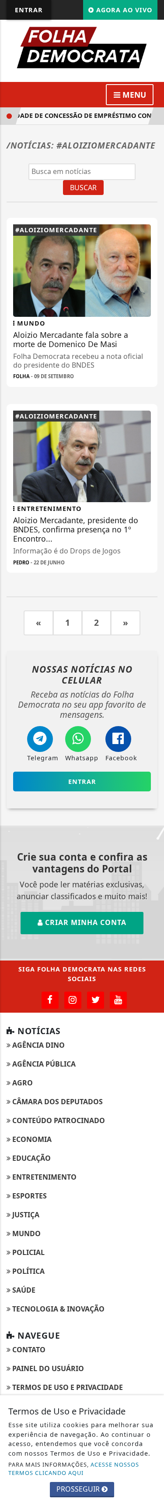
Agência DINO (37, 1045)
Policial (27, 1252)
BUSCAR (83, 187)
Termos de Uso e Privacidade (66, 1387)
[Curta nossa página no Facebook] (50, 1000)
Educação (30, 1158)
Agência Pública (43, 1064)
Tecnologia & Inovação (57, 1309)
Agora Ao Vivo (123, 10)
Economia (31, 1139)
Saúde (22, 1290)
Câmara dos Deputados (56, 1101)
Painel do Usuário (47, 1368)
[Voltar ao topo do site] (150, 827)
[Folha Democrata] (82, 47)
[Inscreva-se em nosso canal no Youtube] (118, 1000)
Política (27, 1271)
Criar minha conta (84, 922)
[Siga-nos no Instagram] (72, 1000)
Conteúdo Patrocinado (57, 1120)
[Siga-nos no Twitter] (95, 1000)
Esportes (28, 1196)
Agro (21, 1083)
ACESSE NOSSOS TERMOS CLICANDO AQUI (73, 1468)
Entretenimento (43, 1177)
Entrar (29, 10)
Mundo (25, 1233)
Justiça (24, 1214)
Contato (27, 1349)
